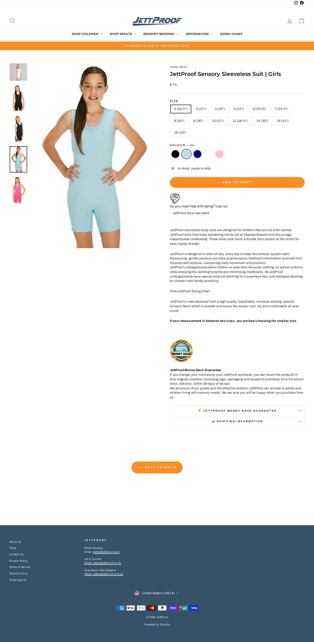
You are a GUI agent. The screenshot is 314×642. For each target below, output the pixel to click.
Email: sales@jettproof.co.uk (102, 563)
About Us (15, 541)
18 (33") (180, 132)
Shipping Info (18, 580)
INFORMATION (198, 34)
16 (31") (283, 121)
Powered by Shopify (157, 624)
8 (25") (179, 121)
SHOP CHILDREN (85, 34)
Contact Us (16, 554)
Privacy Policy (18, 560)
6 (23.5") (259, 109)
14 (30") (262, 121)
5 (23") (239, 109)
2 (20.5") (180, 109)
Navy (197, 154)
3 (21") (201, 109)
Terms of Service (20, 567)
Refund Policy (18, 573)
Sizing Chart (231, 34)
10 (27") (218, 121)
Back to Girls (160, 467)
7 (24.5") (281, 109)
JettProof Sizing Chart (193, 291)
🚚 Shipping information (237, 421)
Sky (186, 154)
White (208, 154)
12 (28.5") (240, 121)
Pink (219, 154)
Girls (183, 67)
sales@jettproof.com (106, 551)
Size (174, 101)
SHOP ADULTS (121, 34)
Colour (182, 145)
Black (175, 154)
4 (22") (220, 109)
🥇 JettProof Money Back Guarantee (237, 410)
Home (173, 67)
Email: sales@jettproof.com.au (103, 574)
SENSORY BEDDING (159, 34)
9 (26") (198, 121)
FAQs (12, 548)
